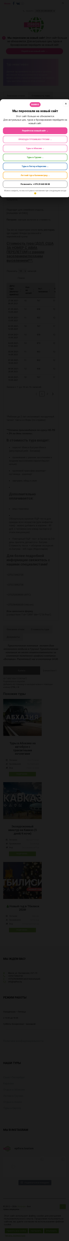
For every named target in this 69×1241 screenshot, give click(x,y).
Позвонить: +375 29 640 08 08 (35, 184)
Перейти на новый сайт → (35, 131)
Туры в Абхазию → (35, 148)
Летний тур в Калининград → (35, 175)
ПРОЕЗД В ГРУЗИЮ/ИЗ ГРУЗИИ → (35, 139)
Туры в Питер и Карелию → (35, 166)
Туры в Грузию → (35, 157)
